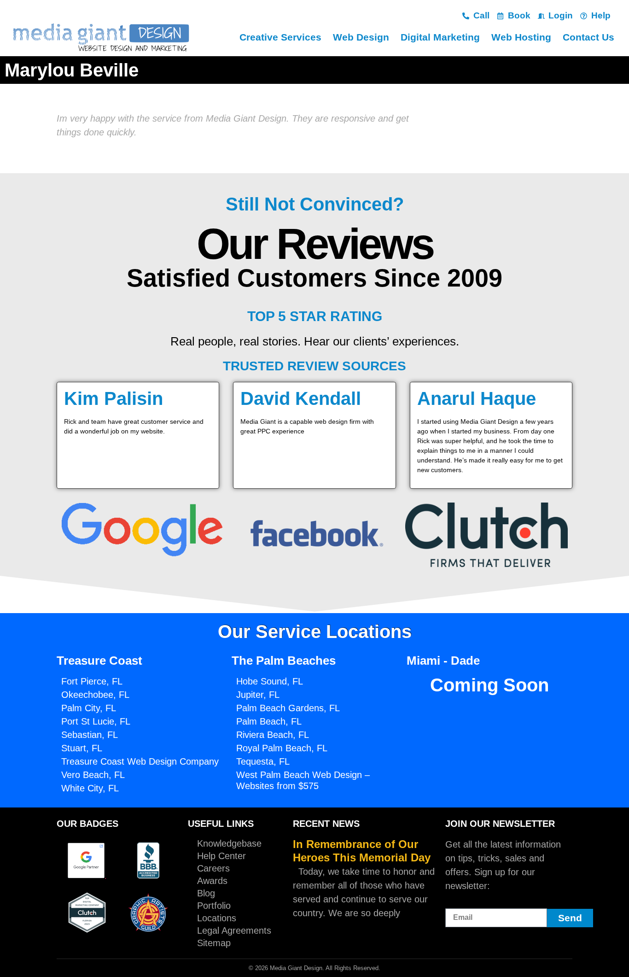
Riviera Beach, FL (272, 735)
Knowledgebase (229, 843)
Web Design (361, 37)
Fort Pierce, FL (91, 681)
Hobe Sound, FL (269, 681)
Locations (216, 918)
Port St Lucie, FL (95, 721)
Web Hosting (521, 37)
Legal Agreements (234, 930)
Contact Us (588, 37)
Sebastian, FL (89, 735)
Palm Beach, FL (269, 721)
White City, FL (90, 788)
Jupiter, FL (258, 695)
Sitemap (214, 943)
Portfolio (214, 906)
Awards (212, 881)
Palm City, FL (88, 708)
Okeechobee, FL (95, 695)
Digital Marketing (440, 37)
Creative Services (280, 37)
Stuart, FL (81, 748)
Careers (213, 868)
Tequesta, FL (263, 761)
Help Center (221, 856)
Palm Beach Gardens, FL (288, 708)
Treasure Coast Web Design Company (140, 761)
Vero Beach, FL (93, 775)
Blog (206, 893)
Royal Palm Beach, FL (281, 748)
